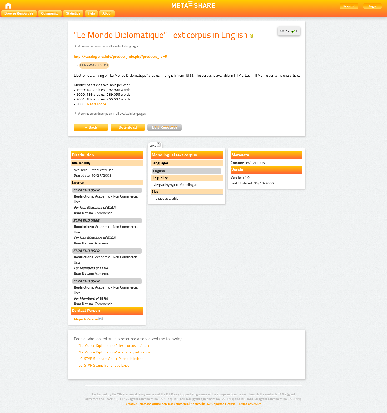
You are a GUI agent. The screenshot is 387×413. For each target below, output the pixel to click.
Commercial (93, 213)
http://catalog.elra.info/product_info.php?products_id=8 (120, 56)
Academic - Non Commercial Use (106, 199)
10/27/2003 (92, 175)
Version (238, 169)
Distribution (83, 154)
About (106, 13)
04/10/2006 (252, 183)
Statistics (73, 13)
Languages (160, 163)
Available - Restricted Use (93, 170)
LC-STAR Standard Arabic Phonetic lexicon (110, 359)
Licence (78, 182)
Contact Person (86, 310)
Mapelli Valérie (86, 319)
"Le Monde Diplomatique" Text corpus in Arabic (114, 345)
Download (127, 127)
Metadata (240, 154)
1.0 (240, 177)
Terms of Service (250, 404)
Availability (81, 163)
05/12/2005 (248, 163)
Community (49, 13)
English (159, 171)
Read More (96, 104)
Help (91, 13)
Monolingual (175, 185)
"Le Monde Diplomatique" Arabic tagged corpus (114, 352)
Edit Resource (164, 127)
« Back (91, 127)
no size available (165, 198)
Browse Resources (18, 13)
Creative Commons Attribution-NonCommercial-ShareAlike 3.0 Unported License (180, 404)
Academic (92, 243)
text (153, 145)
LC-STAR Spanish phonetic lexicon (104, 365)
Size (155, 191)
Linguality (160, 178)
